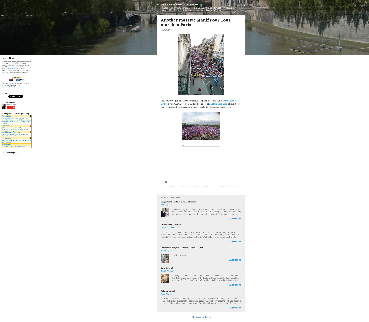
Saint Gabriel (167, 268)
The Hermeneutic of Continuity (180, 4)
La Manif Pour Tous (218, 104)
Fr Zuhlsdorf (6, 138)
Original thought (168, 291)
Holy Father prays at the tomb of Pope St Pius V (182, 248)
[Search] (244, 5)
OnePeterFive (7, 126)
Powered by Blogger (202, 317)
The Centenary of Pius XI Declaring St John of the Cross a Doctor (15, 135)
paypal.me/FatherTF (8, 87)
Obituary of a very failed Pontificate (13, 146)
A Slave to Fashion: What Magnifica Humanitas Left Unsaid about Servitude (15, 128)
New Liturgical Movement (11, 132)
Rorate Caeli (6, 116)
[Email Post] (166, 183)
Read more (235, 218)
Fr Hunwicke (6, 144)
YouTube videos (15, 69)
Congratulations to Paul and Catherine (178, 202)
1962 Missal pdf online (171, 225)
